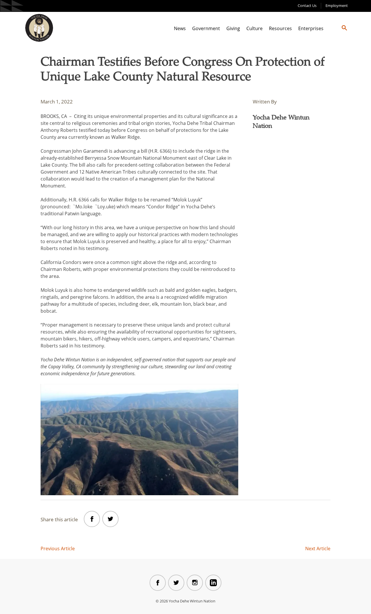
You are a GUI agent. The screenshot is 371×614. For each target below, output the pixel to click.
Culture (254, 28)
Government (206, 28)
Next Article (317, 548)
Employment (336, 5)
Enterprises (310, 28)
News (180, 28)
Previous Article (58, 548)
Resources (280, 28)
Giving (233, 28)
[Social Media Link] (158, 583)
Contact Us (307, 5)
